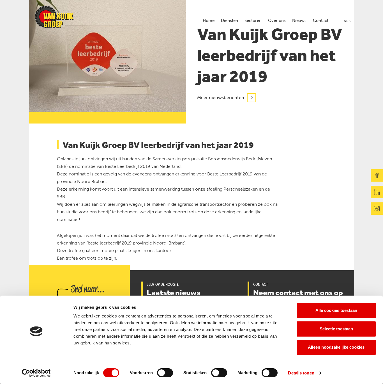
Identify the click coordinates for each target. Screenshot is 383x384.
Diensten (229, 20)
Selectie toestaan (336, 328)
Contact (320, 20)
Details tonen (301, 373)
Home (208, 20)
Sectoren (253, 20)
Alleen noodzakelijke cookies (336, 347)
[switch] (165, 372)
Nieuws (299, 20)
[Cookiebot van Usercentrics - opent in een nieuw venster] (36, 373)
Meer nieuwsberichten (220, 97)
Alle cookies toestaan (336, 310)
